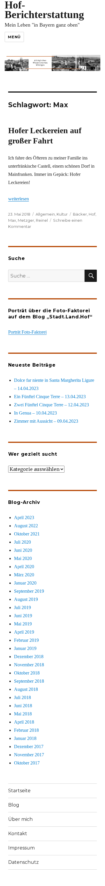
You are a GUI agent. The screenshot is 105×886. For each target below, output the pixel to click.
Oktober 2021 (27, 533)
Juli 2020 (22, 542)
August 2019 (26, 599)
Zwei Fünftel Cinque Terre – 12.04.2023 (51, 404)
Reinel (42, 220)
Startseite (19, 790)
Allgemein (45, 214)
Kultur (62, 214)
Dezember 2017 (28, 746)
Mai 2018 (23, 713)
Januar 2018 (25, 738)
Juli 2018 (22, 697)
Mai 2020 (23, 558)
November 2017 (29, 754)
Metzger (26, 220)
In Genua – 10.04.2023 (35, 412)
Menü (14, 36)
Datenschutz (23, 862)
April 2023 (24, 517)
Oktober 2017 (27, 762)
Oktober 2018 (27, 672)
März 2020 (24, 574)
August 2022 (26, 525)
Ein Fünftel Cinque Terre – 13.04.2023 (50, 396)
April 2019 (24, 632)
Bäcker (80, 214)
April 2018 (24, 721)
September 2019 (29, 591)
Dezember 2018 (28, 656)
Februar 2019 (26, 640)
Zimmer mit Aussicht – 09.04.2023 (46, 421)
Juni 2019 (23, 615)
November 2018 (29, 664)
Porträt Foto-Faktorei (27, 332)
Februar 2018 (26, 730)
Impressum (21, 848)
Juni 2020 (23, 550)
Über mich (20, 819)
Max (12, 220)
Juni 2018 (23, 705)
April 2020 (24, 566)
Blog (13, 805)
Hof (92, 214)
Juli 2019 (22, 607)
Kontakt (17, 833)
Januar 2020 (25, 582)
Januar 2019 (25, 648)
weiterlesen (18, 198)
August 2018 (26, 689)
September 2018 (29, 681)
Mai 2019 (23, 623)
